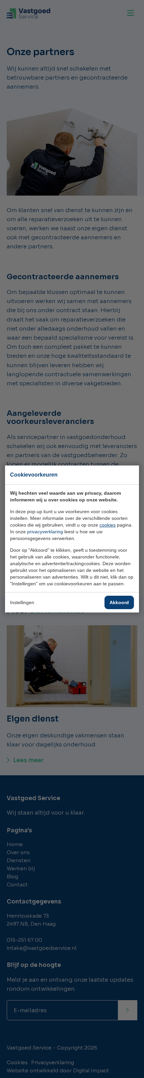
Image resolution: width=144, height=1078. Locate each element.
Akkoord (119, 602)
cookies (107, 525)
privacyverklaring (45, 531)
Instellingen (22, 602)
